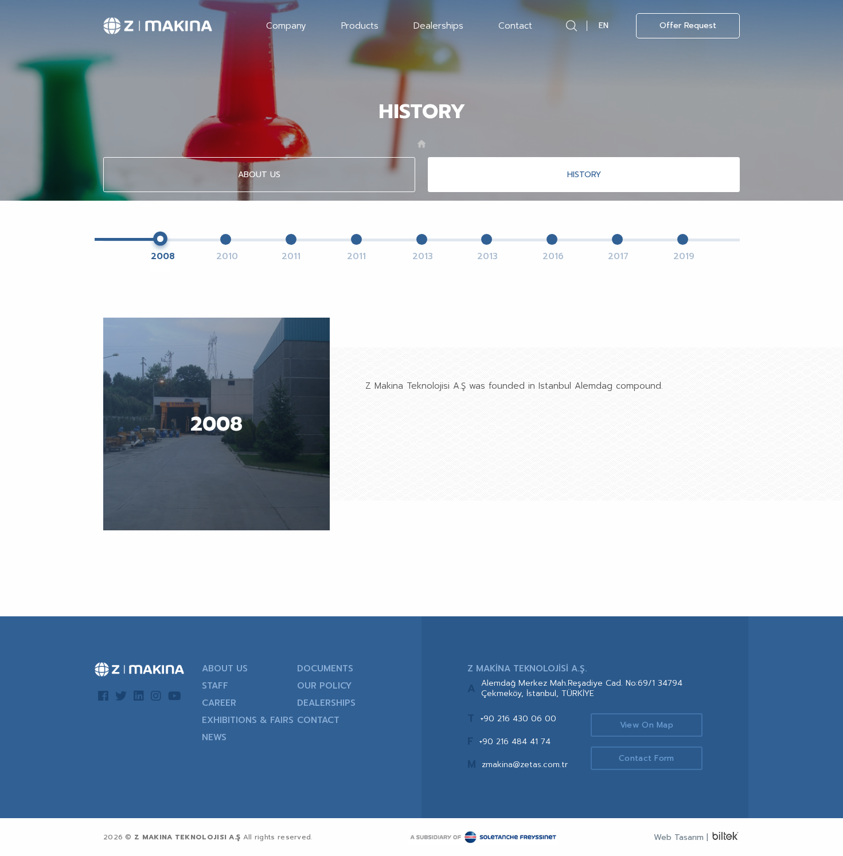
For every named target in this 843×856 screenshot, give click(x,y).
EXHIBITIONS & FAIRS (248, 720)
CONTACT (318, 720)
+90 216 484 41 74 (515, 742)
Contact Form (646, 758)
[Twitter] (121, 696)
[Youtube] (174, 696)
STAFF (215, 685)
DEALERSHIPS (326, 703)
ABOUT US (259, 175)
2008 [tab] (160, 256)
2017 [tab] (617, 256)
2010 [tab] (225, 256)
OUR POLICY (324, 685)
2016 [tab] (552, 256)
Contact (515, 25)
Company (286, 25)
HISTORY (584, 175)
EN (603, 25)
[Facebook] (103, 696)
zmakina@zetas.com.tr (525, 765)
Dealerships (438, 25)
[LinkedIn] (139, 696)
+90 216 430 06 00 (518, 719)
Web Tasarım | (681, 837)
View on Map (646, 725)
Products (359, 25)
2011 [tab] (291, 256)
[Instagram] (156, 696)
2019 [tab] (682, 256)
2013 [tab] (421, 256)
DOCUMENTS (325, 668)
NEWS (214, 737)
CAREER (219, 703)
